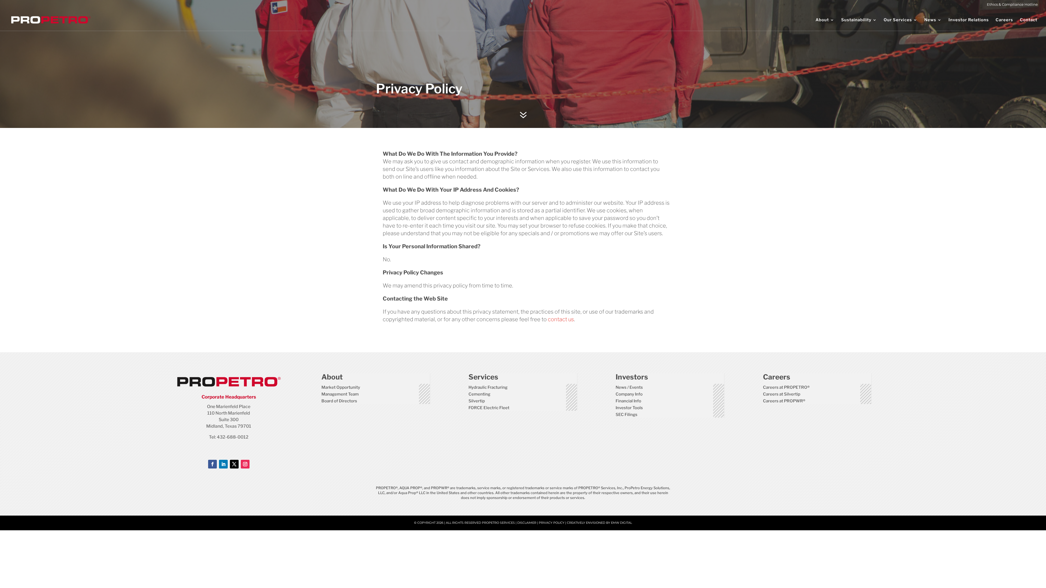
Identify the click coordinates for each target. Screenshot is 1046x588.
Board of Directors (339, 401)
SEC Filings (626, 414)
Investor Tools (629, 407)
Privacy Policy (551, 523)
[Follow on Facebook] (212, 464)
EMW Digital (621, 523)
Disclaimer (526, 523)
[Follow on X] (234, 464)
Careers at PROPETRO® (786, 387)
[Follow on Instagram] (245, 464)
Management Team (340, 394)
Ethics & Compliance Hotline (1012, 5)
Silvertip (477, 401)
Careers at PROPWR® (784, 401)
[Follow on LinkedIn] (223, 464)
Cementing (479, 394)
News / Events (629, 387)
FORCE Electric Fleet (489, 407)
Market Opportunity (340, 387)
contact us (561, 319)
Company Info (629, 394)
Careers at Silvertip (781, 394)
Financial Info (628, 401)
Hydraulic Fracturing (488, 387)
